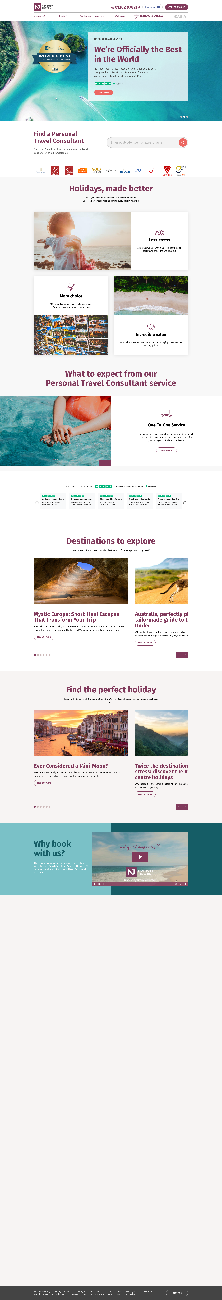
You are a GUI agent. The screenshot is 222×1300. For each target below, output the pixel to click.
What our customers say (44, 1250)
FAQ (129, 1242)
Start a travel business (169, 1250)
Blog (98, 1242)
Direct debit (133, 1250)
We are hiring (165, 1246)
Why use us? (39, 1246)
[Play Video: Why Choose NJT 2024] (140, 857)
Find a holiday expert (43, 1242)
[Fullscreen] (185, 884)
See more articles (176, 919)
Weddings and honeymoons (77, 1254)
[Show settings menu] (180, 884)
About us (163, 1242)
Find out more (166, 450)
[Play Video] (94, 884)
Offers (68, 1258)
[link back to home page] (43, 1221)
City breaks (70, 1246)
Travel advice (134, 1258)
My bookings (120, 16)
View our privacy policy (126, 1294)
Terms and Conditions (170, 1186)
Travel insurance (135, 1246)
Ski (66, 1250)
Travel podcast (103, 1246)
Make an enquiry (41, 1254)
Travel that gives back (106, 1250)
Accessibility (164, 1258)
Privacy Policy (165, 1254)
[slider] (137, 884)
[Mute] (175, 884)
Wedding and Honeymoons (92, 16)
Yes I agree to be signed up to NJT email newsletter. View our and (153, 1187)
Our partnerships (135, 1254)
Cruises (68, 1242)
